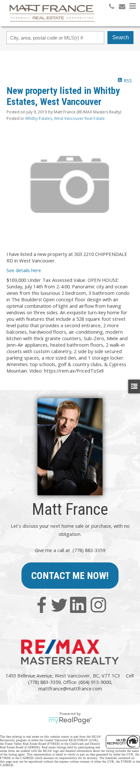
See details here (24, 270)
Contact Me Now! (70, 575)
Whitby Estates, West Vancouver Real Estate (65, 118)
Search (120, 37)
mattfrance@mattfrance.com (70, 688)
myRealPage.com (70, 720)
